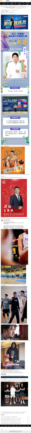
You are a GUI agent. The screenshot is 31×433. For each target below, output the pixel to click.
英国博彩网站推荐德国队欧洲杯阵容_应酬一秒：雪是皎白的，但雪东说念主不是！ (10, 419)
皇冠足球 (2, 178)
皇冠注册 (14, 427)
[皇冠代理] (2, 1)
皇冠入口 (4, 4)
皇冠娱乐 (27, 4)
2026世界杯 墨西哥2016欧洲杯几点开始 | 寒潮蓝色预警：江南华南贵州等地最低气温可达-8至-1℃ (11, 423)
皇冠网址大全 (2, 13)
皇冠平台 (9, 425)
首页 (2, 425)
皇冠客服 (6, 284)
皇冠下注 (12, 4)
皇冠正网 (17, 427)
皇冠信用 (19, 4)
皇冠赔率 (13, 425)
